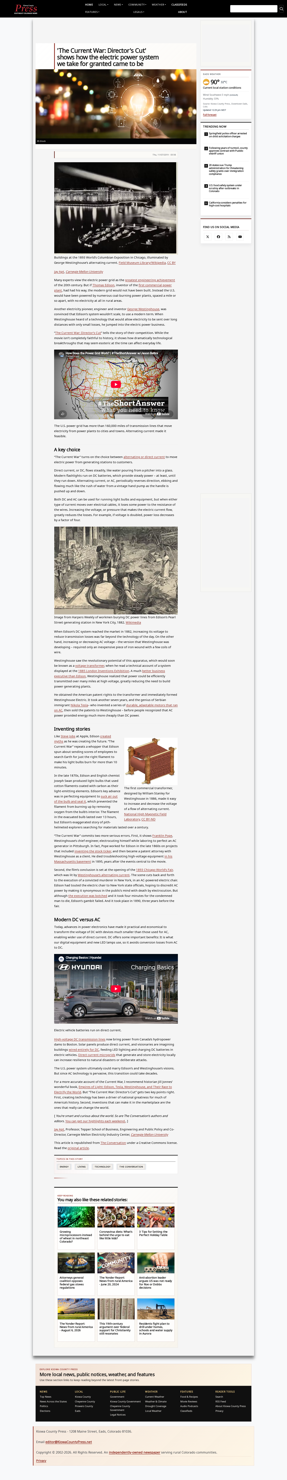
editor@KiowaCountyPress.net (68, 1442)
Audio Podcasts (189, 1406)
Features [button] (91, 12)
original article (78, 1148)
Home (89, 4)
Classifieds (179, 4)
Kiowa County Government (125, 1401)
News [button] (117, 4)
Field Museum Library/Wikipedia (142, 262)
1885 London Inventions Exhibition (103, 671)
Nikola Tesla (79, 705)
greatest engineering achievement (150, 280)
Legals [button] (138, 12)
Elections (45, 1411)
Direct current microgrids (96, 1055)
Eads (77, 1411)
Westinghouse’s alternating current (104, 875)
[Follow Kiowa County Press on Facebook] (218, 236)
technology (102, 1166)
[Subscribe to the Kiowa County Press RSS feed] (229, 236)
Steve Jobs (68, 736)
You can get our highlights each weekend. (95, 1121)
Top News (45, 1396)
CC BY (171, 262)
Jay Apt (59, 271)
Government (117, 1396)
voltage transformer (89, 665)
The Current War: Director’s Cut (78, 333)
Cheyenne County (85, 1401)
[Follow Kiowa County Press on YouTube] (240, 236)
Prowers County (84, 1406)
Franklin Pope (162, 835)
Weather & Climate (156, 1401)
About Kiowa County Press (230, 1406)
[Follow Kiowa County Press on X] (208, 236)
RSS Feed (220, 1401)
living (82, 1166)
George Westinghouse (143, 309)
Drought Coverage (155, 1406)
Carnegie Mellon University (84, 271)
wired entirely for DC (84, 1049)
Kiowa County (83, 1396)
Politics (44, 1406)
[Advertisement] (225, 368)
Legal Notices (118, 1414)
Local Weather (153, 1411)
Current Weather (154, 1396)
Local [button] (102, 4)
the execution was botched (87, 896)
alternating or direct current (144, 457)
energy (64, 1166)
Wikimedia (133, 622)
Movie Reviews (188, 1401)
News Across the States (53, 1401)
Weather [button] (158, 4)
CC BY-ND (148, 819)
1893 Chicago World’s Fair (154, 870)
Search (219, 1396)
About (182, 12)
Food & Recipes (189, 1396)
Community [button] (136, 4)
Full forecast (209, 114)
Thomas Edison (103, 285)
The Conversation (113, 1143)
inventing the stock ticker (92, 851)
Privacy (219, 1411)
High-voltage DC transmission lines (79, 1039)
